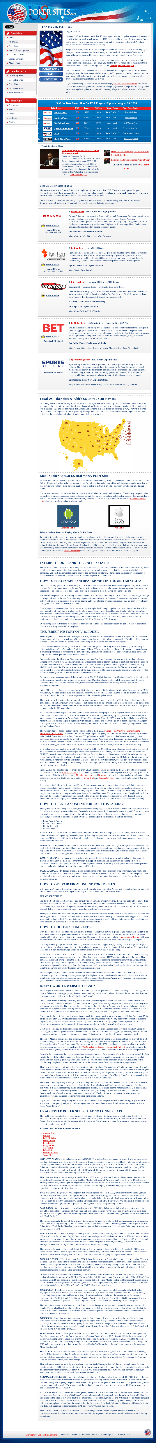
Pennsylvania (14, 105)
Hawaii (86, 778)
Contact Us (64, 1435)
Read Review (52, 225)
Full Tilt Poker (49, 1138)
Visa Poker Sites (16, 88)
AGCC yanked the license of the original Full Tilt (103, 1047)
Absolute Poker (49, 1133)
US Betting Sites (16, 75)
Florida (12, 122)
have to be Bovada (72, 550)
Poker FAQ (13, 42)
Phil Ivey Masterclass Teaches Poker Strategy (130, 160)
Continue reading (78, 174)
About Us (76, 1435)
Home (11, 37)
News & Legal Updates (19, 50)
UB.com (46, 1136)
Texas (11, 114)
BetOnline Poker (62, 123)
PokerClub (47, 1150)
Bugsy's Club (48, 1145)
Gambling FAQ (107, 1435)
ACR (56, 134)
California (13, 118)
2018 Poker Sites (16, 93)
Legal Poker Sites (16, 54)
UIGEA (95, 1435)
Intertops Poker (78, 282)
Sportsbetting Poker (63, 129)
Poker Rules (14, 84)
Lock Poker (48, 1143)
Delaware (102, 775)
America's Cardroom (131, 133)
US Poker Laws (123, 1435)
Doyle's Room (49, 1140)
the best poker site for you (122, 65)
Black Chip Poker (62, 139)
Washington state (106, 778)
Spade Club (48, 1155)
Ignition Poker (61, 118)
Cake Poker (48, 1148)
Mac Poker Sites (16, 80)
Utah (92, 778)
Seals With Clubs (50, 1153)
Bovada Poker (60, 113)
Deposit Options (16, 59)
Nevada (79, 775)
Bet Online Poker (131, 123)
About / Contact (15, 63)
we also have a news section (125, 84)
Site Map (86, 1435)
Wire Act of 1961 (69, 772)
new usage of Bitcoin (130, 937)
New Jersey (88, 775)
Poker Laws (14, 46)
